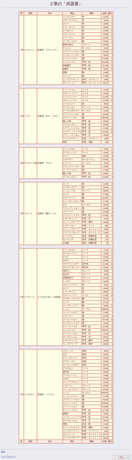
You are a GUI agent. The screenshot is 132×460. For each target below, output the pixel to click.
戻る (3, 452)
